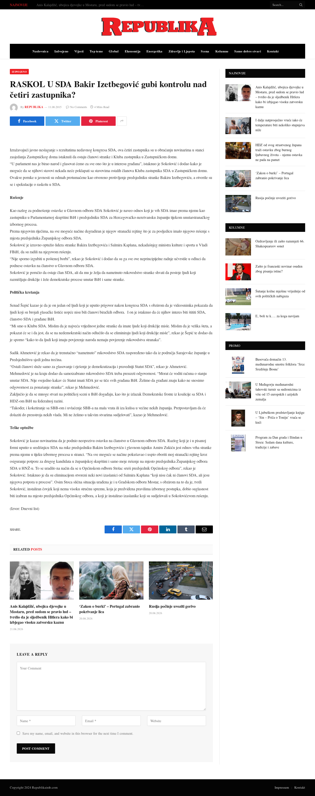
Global (114, 51)
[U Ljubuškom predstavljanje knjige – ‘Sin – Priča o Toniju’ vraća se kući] (238, 418)
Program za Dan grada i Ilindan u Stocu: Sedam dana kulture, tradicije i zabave (278, 442)
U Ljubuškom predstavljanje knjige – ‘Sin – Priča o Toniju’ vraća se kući (279, 417)
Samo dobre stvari (247, 51)
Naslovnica (40, 51)
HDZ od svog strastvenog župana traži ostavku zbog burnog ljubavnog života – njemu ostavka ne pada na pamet (278, 152)
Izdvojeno (61, 51)
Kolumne (222, 51)
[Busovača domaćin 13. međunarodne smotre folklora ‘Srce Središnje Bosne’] (238, 364)
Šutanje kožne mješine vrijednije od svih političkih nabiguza (280, 293)
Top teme (96, 51)
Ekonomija (133, 51)
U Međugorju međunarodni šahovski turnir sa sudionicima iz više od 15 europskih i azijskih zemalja (278, 391)
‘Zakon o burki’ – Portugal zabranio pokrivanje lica (109, 609)
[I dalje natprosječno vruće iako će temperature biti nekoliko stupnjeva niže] (238, 125)
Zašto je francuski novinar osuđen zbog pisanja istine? (278, 268)
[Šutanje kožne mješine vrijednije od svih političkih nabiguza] (238, 296)
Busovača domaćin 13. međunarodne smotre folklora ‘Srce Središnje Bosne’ (280, 364)
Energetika (154, 51)
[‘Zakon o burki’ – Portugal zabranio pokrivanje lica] (111, 580)
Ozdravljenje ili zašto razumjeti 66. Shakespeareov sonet (279, 243)
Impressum (282, 787)
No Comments (78, 107)
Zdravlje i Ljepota (182, 51)
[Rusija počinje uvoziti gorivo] (181, 580)
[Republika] (157, 27)
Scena (205, 51)
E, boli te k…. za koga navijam (277, 316)
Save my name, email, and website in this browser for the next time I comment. (77, 733)
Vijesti (79, 51)
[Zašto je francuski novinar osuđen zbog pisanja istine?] (238, 271)
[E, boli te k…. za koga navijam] (238, 321)
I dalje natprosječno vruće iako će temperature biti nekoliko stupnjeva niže (88, 5)
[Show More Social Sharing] (122, 121)
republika (34, 107)
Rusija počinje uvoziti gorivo (172, 606)
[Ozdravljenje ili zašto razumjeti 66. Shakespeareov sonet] (238, 246)
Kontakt (273, 51)
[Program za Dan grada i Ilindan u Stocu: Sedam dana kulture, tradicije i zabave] (238, 442)
